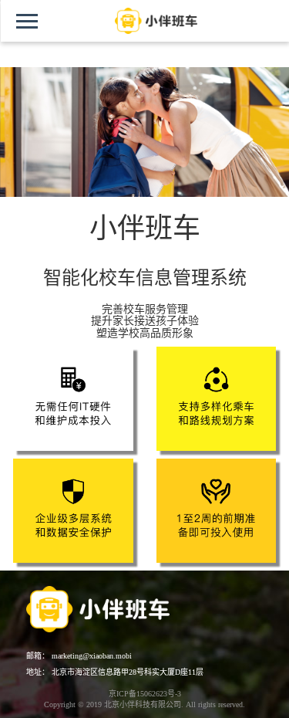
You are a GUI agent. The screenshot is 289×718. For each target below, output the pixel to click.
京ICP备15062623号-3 (145, 693)
